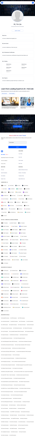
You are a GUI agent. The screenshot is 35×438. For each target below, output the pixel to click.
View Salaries (3, 175)
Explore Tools (3, 178)
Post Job (2, 169)
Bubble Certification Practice (23, 169)
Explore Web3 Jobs (22, 178)
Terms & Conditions (4, 160)
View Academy (12, 93)
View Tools (20, 163)
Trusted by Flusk (21, 175)
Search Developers (4, 172)
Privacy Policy (3, 163)
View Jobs (20, 157)
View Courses (4, 93)
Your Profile (20, 153)
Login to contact (17, 30)
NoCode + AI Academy (22, 172)
